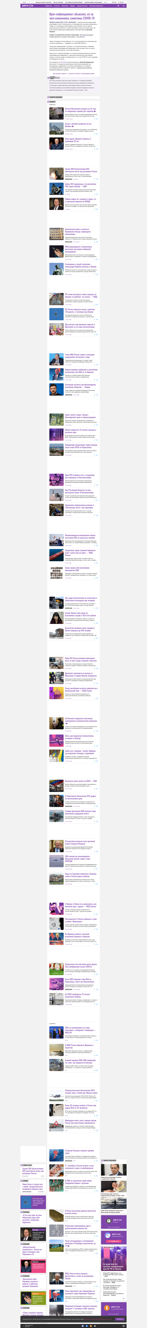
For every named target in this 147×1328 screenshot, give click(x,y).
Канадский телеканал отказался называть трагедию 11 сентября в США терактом (81, 1307)
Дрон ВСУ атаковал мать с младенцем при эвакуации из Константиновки (80, 476)
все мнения (41, 1191)
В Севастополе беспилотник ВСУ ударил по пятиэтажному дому (80, 797)
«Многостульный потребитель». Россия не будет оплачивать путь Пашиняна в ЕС (32, 1250)
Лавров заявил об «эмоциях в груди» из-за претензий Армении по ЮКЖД (38, 1236)
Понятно (119, 1319)
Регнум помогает (96, 6)
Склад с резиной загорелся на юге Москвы (78, 125)
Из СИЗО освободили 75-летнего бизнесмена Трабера (77, 995)
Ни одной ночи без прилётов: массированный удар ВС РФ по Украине (113, 1266)
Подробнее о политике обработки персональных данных (98, 1319)
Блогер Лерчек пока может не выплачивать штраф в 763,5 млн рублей (80, 614)
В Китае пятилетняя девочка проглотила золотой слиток (80, 1212)
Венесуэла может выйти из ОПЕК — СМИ (81, 780)
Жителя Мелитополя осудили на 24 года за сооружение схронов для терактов (80, 110)
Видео (72, 6)
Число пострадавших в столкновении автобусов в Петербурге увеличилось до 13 (80, 1243)
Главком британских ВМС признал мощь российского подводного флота (80, 812)
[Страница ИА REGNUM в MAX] (83, 1326)
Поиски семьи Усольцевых (93, 2)
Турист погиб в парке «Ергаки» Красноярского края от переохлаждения (80, 416)
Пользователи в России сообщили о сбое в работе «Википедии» (81, 920)
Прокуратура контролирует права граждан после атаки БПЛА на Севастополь (81, 446)
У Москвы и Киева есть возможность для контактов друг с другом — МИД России (80, 905)
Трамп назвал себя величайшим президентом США (77, 569)
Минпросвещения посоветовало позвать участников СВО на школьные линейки (80, 536)
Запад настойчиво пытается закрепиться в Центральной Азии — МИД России (81, 689)
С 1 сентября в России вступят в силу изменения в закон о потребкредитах (79, 1166)
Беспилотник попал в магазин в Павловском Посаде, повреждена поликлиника (71, 83)
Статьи (57, 6)
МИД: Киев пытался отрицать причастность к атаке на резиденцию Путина (79, 1276)
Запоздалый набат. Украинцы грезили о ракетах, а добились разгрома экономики (30, 1282)
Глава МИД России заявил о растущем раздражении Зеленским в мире (80, 355)
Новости (48, 6)
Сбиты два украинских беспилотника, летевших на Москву (79, 737)
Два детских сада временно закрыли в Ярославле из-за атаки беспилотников (80, 325)
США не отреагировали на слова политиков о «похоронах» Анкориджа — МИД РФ (80, 1030)
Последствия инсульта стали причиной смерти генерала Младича (80, 842)
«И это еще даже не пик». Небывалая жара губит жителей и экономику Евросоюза (32, 1218)
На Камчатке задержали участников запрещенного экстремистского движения (81, 719)
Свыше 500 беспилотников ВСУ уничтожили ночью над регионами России (33, 1170)
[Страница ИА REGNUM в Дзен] (95, 1326)
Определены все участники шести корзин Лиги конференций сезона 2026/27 (81, 965)
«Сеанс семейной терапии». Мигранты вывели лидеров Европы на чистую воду (33, 1314)
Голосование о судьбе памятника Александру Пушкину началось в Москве (70, 85)
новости (52, 102)
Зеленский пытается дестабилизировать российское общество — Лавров (80, 385)
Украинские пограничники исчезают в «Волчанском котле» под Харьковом (79, 506)
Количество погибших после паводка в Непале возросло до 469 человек (80, 629)
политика (26, 1212)
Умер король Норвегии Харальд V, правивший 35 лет (38, 1266)
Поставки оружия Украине (73, 2)
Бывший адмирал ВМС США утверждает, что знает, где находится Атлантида (80, 1061)
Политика (35, 1230)
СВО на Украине (58, 2)
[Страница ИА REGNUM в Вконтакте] (87, 1326)
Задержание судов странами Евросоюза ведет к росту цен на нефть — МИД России (80, 553)
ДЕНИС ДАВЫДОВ (26, 1191)
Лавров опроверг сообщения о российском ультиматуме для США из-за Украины (81, 370)
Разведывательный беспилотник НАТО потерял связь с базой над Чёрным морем (81, 1091)
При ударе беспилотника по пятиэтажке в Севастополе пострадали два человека (81, 599)
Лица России (82, 6)
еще (124, 1298)
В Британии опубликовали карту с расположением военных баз (78, 1227)
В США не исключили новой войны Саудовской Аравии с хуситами (78, 1182)
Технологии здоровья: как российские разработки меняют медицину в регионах (71, 87)
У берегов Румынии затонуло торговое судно (79, 1151)
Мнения (65, 6)
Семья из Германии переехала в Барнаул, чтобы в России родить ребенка (81, 875)
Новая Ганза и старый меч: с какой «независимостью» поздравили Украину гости (32, 1186)
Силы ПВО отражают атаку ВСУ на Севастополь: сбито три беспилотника (79, 980)
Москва (52, 22)
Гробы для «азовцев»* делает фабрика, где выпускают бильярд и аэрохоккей (80, 752)
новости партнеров (56, 97)
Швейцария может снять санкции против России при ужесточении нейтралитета (80, 1121)
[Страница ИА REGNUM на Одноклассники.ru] (91, 1326)
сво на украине (108, 1247)
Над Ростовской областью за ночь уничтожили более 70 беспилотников (79, 491)
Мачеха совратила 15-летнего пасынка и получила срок (80, 431)
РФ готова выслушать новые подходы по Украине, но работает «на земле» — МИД (81, 295)
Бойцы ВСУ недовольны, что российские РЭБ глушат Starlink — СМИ (68, 90)
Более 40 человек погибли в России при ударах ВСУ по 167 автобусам (80, 1106)
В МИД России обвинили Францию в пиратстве (79, 1046)
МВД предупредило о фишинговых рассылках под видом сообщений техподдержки (38, 1300)
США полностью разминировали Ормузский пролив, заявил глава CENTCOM (77, 859)
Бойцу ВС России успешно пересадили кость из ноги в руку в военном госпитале (81, 659)
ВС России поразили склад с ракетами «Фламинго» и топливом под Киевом (38, 1202)
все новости (25, 1176)
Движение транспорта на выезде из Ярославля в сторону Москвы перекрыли (81, 674)
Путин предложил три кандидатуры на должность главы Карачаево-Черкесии (80, 1292)
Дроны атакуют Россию (43, 2)
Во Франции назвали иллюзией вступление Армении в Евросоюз (77, 935)
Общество (35, 1262)
